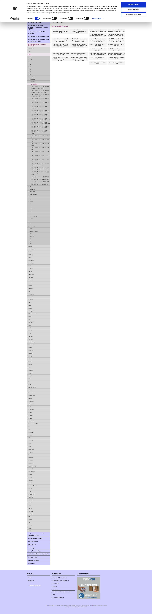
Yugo (29, 528)
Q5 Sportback (34, 216)
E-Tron (31, 201)
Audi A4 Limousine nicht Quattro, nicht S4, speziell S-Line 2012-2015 (40, 123)
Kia (29, 381)
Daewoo (31, 288)
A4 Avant (32, 79)
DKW (29, 305)
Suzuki (30, 503)
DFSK (29, 302)
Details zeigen (96, 18)
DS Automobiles (33, 314)
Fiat (29, 319)
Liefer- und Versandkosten (59, 577)
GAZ (29, 333)
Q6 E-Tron (32, 219)
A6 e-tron (32, 192)
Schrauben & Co (33, 557)
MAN (29, 407)
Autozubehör (32, 545)
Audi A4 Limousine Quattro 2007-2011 (40, 152)
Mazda (30, 418)
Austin (30, 246)
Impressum (56, 583)
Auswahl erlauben (133, 9)
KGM (29, 379)
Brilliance (31, 263)
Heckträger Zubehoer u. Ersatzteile (38, 554)
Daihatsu (31, 294)
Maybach (31, 415)
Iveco (30, 364)
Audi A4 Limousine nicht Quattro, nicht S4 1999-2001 (40, 99)
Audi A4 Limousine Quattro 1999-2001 (40, 140)
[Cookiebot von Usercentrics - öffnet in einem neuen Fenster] (15, 18)
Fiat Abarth (31, 322)
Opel (29, 443)
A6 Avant (32, 189)
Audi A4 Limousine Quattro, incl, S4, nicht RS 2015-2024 (40, 164)
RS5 (31, 233)
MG (29, 426)
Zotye (30, 531)
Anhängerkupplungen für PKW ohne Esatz (37, 45)
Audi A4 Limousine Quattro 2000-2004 (40, 144)
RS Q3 (31, 229)
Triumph (30, 514)
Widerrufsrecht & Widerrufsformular (62, 592)
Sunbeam (31, 500)
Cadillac (30, 269)
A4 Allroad (33, 77)
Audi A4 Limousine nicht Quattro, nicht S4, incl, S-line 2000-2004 (40, 111)
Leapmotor (31, 395)
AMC (29, 51)
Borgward (31, 260)
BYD (29, 266)
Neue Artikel (31, 563)
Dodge (30, 308)
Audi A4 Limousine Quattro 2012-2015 (40, 156)
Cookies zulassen (133, 4)
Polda (30, 455)
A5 (30, 187)
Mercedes (31, 421)
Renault (30, 469)
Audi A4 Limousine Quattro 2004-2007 (40, 148)
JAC (29, 367)
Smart (30, 491)
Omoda (30, 441)
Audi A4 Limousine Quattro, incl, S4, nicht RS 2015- (40, 160)
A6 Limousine (33, 194)
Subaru (30, 497)
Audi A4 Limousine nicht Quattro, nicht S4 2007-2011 (40, 103)
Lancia (30, 390)
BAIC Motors (32, 249)
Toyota (30, 511)
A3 (30, 74)
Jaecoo (30, 370)
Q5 (30, 214)
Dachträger (31, 548)
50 (30, 62)
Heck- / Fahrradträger (34, 551)
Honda (30, 348)
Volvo (30, 520)
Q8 (30, 224)
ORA (29, 446)
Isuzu (29, 362)
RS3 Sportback (34, 231)
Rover (30, 474)
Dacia (30, 285)
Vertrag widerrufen (35, 585)
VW (29, 522)
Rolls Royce (31, 472)
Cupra (30, 283)
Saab (30, 477)
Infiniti (30, 356)
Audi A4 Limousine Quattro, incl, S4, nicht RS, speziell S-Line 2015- (40, 168)
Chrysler (30, 277)
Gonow (30, 339)
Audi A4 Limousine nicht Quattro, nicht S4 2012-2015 (40, 107)
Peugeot (31, 449)
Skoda (30, 488)
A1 (30, 69)
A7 (30, 196)
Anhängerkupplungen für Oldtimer (38, 36)
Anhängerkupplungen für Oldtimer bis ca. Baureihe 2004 (38, 40)
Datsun (30, 300)
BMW (29, 257)
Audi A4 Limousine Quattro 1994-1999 (40, 136)
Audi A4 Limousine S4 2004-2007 (40, 184)
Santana (31, 480)
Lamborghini (32, 387)
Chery (30, 271)
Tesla (30, 508)
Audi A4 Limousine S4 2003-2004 (40, 182)
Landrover (31, 393)
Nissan (30, 435)
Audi (29, 54)
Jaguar (30, 373)
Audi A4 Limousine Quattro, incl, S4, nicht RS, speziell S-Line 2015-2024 (40, 173)
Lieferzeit (30, 577)
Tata (29, 505)
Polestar (30, 457)
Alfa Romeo (31, 49)
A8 (30, 199)
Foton (30, 331)
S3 (30, 238)
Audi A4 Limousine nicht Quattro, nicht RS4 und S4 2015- (40, 87)
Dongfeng (31, 311)
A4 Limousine (33, 84)
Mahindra (31, 404)
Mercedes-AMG (33, 424)
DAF (29, 291)
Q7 (30, 221)
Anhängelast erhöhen (34, 22)
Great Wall (31, 342)
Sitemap (55, 589)
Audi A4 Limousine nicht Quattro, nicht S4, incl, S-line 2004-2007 (40, 115)
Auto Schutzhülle (33, 542)
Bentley (30, 254)
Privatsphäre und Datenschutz (61, 580)
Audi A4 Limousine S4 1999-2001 (40, 179)
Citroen (30, 280)
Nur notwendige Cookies (133, 14)
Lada (29, 384)
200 (31, 59)
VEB (29, 517)
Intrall (30, 359)
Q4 (30, 211)
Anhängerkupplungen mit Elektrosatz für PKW (35, 534)
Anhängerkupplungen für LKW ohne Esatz (37, 32)
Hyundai (30, 353)
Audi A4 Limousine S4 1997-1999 (40, 177)
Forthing (30, 328)
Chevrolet (31, 274)
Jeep (29, 376)
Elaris (29, 316)
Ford (29, 325)
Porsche (30, 463)
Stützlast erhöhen (33, 560)
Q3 (30, 206)
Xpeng (30, 525)
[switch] (54, 18)
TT (30, 241)
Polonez (30, 460)
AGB (54, 594)
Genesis (30, 336)
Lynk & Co (31, 401)
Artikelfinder (31, 580)
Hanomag (31, 345)
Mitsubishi (31, 432)
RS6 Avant (32, 236)
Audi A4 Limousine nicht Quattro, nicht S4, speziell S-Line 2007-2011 (40, 119)
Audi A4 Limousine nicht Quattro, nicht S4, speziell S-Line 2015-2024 (40, 131)
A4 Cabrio (32, 82)
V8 (30, 243)
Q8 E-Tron (32, 226)
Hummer (31, 350)
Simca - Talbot (32, 486)
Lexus (30, 398)
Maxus (30, 412)
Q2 (30, 204)
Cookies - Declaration (58, 597)
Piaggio (30, 452)
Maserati (31, 410)
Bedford (30, 252)
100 (30, 57)
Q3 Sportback (34, 209)
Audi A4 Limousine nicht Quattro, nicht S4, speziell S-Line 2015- (40, 127)
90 (30, 67)
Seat (29, 483)
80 (30, 64)
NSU (29, 438)
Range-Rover (32, 466)
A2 (30, 72)
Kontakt (55, 586)
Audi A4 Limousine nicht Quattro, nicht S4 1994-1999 (40, 95)
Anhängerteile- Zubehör (35, 538)
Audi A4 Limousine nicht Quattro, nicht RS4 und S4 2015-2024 (40, 91)
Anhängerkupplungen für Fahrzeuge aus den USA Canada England (38, 27)
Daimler (30, 297)
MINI (29, 429)
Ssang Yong (31, 494)
